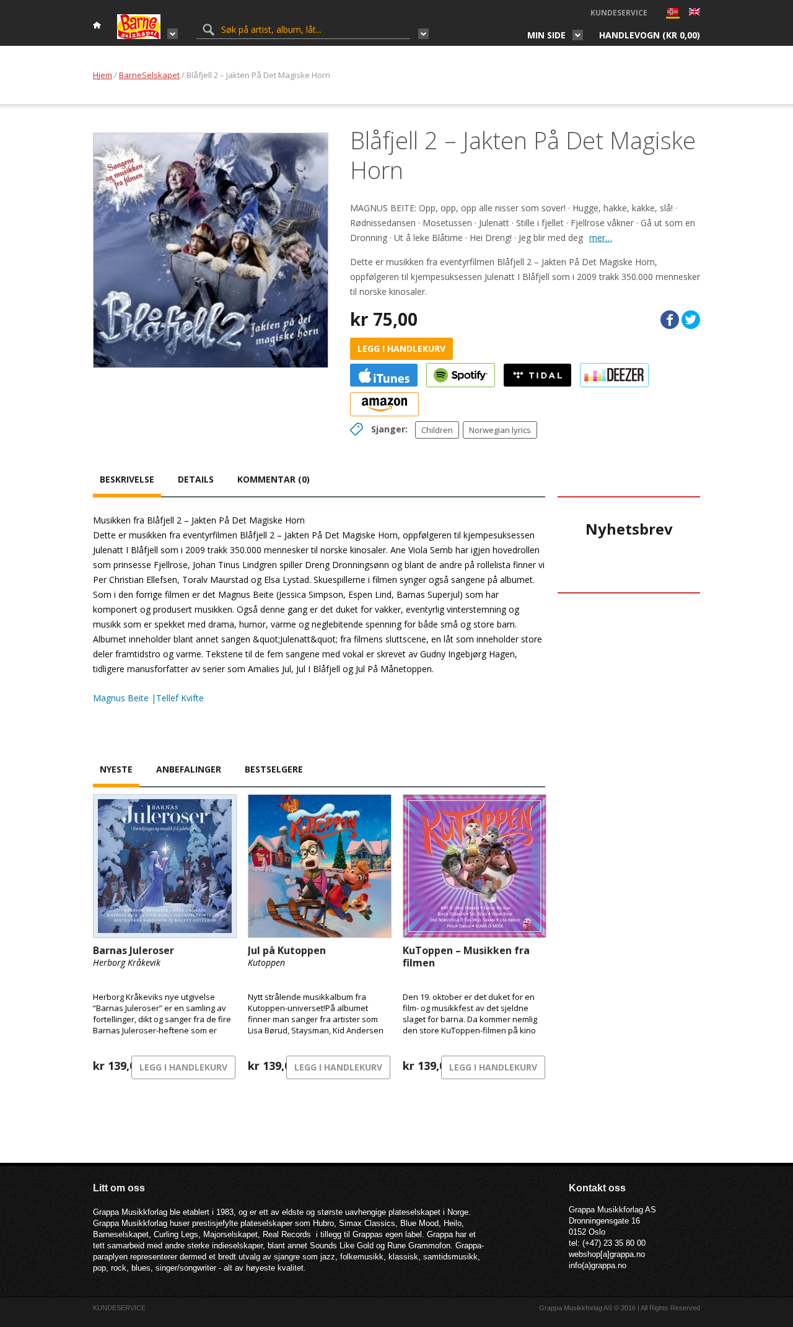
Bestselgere (274, 769)
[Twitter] (690, 319)
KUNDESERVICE (618, 12)
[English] (694, 13)
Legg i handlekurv (401, 348)
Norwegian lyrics (500, 430)
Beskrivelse (127, 479)
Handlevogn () (649, 35)
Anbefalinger (188, 769)
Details (196, 479)
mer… (600, 237)
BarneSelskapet (149, 75)
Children (437, 430)
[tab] (127, 480)
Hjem (102, 75)
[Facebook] (669, 319)
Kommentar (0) (273, 479)
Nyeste (116, 769)
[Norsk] (673, 15)
